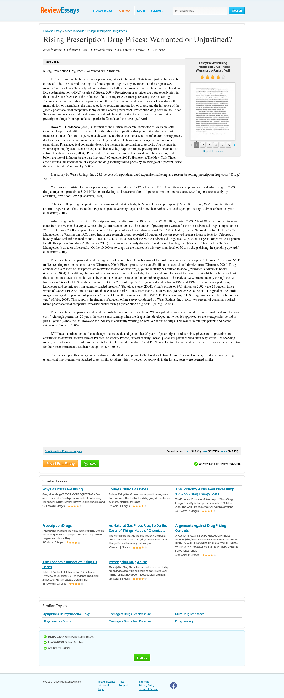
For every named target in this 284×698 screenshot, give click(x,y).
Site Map (144, 681)
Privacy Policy (146, 685)
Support (156, 10)
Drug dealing (184, 621)
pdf (205, 451)
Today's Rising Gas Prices (128, 489)
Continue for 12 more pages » (63, 451)
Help (121, 681)
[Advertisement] (142, 403)
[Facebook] (173, 688)
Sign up (142, 658)
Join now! (125, 10)
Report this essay (213, 151)
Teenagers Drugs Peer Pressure (130, 614)
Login (141, 10)
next (235, 145)
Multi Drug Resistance (189, 614)
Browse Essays (102, 10)
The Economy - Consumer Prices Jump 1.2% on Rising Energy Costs (205, 492)
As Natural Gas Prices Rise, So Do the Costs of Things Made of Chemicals (138, 528)
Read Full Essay (60, 463)
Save (93, 464)
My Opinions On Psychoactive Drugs (66, 614)
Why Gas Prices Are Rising (62, 489)
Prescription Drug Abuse (128, 562)
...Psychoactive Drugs (56, 621)
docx (224, 451)
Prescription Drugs (57, 525)
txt (187, 451)
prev (191, 145)
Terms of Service (148, 689)
